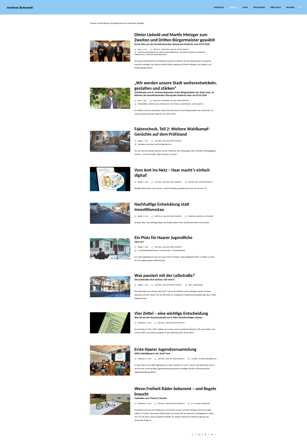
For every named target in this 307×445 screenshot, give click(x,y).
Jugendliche (164, 250)
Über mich (275, 8)
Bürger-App (193, 182)
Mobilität (205, 403)
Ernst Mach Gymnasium (159, 104)
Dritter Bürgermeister (148, 52)
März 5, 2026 (143, 141)
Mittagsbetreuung (163, 144)
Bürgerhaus (143, 104)
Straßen (209, 216)
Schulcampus (197, 104)
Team (245, 8)
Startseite (219, 8)
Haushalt (150, 144)
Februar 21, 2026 (144, 323)
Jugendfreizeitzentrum (148, 250)
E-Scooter (196, 403)
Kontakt (290, 8)
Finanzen (141, 144)
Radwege (201, 216)
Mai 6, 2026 (142, 49)
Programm (259, 8)
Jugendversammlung (207, 359)
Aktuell (233, 8)
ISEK (190, 285)
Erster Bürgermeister (168, 52)
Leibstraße (185, 104)
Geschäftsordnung (187, 52)
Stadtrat (165, 49)
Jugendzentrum (178, 250)
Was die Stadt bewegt (179, 49)
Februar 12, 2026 (144, 359)
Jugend (194, 359)
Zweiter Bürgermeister (156, 54)
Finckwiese (175, 104)
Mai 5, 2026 (142, 100)
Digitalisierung (206, 182)
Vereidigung (139, 54)
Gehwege (192, 216)
